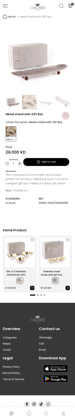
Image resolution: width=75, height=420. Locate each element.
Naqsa (7, 343)
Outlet (7, 350)
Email (42, 350)
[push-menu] (5, 6)
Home (11, 16)
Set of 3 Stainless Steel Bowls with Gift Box (16, 273)
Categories (10, 337)
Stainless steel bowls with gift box (51, 273)
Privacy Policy (11, 367)
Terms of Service (13, 379)
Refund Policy (11, 373)
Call (41, 343)
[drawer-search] (61, 6)
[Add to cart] (32, 288)
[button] (65, 115)
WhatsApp (45, 337)
